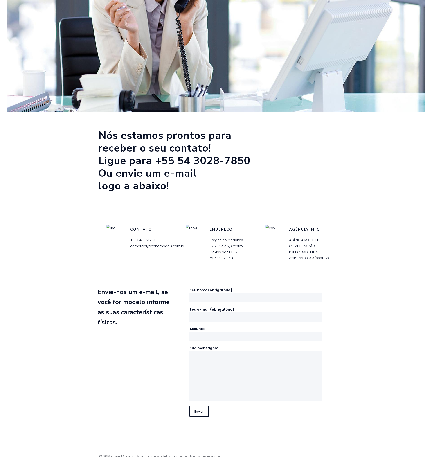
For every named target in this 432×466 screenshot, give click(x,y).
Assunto (197, 328)
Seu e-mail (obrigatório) (211, 309)
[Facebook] (303, 456)
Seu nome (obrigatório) (210, 290)
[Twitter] (309, 456)
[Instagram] (315, 456)
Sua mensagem (203, 348)
